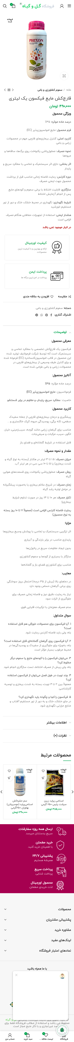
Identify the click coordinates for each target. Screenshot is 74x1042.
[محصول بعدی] (5, 90)
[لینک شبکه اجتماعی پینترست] (46, 315)
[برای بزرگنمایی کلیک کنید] (64, 76)
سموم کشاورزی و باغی (49, 90)
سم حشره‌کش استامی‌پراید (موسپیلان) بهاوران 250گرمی (20, 804)
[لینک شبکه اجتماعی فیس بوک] (51, 315)
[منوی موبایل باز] (69, 6)
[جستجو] (5, 6)
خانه (68, 90)
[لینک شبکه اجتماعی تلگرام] (36, 315)
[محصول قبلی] (13, 90)
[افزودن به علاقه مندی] (43, 771)
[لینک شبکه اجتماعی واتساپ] (41, 315)
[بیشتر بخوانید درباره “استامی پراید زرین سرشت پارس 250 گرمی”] (43, 778)
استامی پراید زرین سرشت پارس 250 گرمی (54, 802)
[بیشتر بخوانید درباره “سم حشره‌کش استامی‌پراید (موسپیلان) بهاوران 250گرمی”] (9, 778)
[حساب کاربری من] (62, 6)
